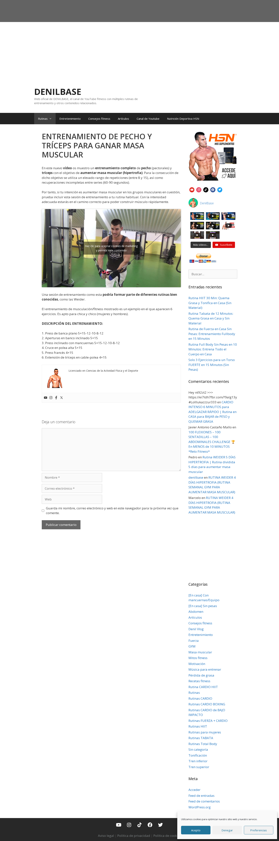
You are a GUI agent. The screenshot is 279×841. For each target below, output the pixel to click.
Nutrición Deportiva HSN (183, 118)
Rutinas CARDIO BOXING (206, 704)
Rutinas (43, 118)
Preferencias (258, 830)
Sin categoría (198, 749)
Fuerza (193, 640)
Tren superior (198, 767)
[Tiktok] (139, 824)
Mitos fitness (197, 658)
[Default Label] (191, 189)
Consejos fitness (99, 118)
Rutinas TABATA (200, 738)
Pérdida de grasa (201, 675)
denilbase (195, 477)
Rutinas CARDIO (200, 698)
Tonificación (197, 755)
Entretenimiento (70, 118)
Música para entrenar (204, 669)
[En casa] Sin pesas (202, 606)
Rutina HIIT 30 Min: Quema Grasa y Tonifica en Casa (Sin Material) (209, 303)
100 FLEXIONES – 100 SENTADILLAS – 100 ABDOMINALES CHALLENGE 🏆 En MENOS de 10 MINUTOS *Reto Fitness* (211, 442)
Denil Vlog (196, 629)
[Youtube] (45, 398)
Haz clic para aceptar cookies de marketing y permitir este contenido (111, 248)
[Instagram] (51, 398)
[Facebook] (56, 398)
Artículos (123, 118)
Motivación (196, 664)
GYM (191, 646)
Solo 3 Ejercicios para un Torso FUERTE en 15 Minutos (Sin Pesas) (211, 365)
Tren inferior (197, 761)
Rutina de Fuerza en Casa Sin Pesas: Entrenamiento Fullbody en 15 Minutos (211, 334)
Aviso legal (106, 835)
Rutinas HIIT (197, 726)
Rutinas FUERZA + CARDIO (208, 720)
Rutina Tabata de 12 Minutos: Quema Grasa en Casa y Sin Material (210, 318)
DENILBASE (57, 91)
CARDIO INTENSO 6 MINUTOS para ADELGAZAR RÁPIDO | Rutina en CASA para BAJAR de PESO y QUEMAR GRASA (212, 412)
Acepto (195, 830)
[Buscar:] (212, 274)
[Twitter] (61, 398)
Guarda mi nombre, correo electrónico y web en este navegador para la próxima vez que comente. (112, 510)
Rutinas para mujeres (204, 732)
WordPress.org (199, 807)
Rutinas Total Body (202, 744)
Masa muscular (200, 652)
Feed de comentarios (204, 801)
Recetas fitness (199, 681)
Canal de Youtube (148, 118)
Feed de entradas (201, 795)
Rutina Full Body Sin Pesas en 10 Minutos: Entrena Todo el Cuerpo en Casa (212, 349)
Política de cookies (167, 835)
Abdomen (195, 611)
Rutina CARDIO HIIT (203, 687)
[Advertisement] (139, 50)
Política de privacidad (133, 835)
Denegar (227, 830)
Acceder (194, 790)
